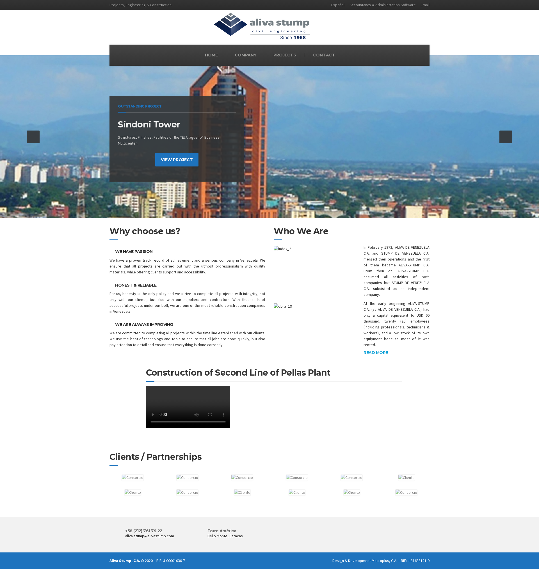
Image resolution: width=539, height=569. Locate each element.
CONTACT (324, 55)
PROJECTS (284, 55)
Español (337, 4)
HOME (211, 55)
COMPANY (246, 55)
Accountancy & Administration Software (383, 4)
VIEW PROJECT (177, 159)
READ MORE (376, 352)
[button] (33, 137)
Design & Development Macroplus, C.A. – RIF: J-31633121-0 (381, 560)
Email (425, 4)
